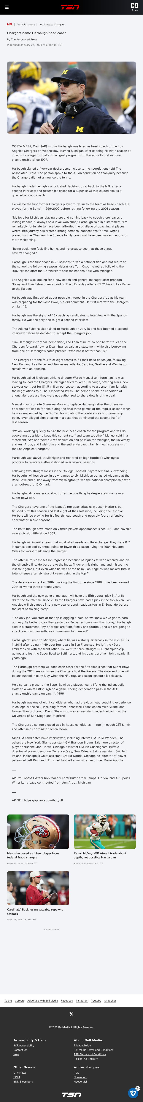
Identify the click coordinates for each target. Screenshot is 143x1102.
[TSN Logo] (70, 7)
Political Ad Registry (86, 1058)
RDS (76, 1072)
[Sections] (6, 7)
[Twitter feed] (71, 1014)
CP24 (16, 1077)
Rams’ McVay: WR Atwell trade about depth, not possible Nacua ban (100, 855)
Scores (134, 10)
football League (26, 24)
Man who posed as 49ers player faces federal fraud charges (33, 855)
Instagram (82, 1000)
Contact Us (20, 1049)
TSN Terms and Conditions (90, 1054)
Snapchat (110, 1000)
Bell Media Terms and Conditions (93, 1049)
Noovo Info (80, 1077)
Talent (8, 1000)
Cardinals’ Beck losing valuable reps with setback (35, 912)
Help (16, 1054)
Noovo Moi (80, 1081)
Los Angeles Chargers (51, 24)
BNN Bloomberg (23, 1081)
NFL (10, 24)
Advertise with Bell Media (42, 1000)
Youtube (96, 1000)
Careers (19, 1000)
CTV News (19, 1072)
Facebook (67, 1000)
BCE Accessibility (23, 1045)
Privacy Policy (82, 1045)
